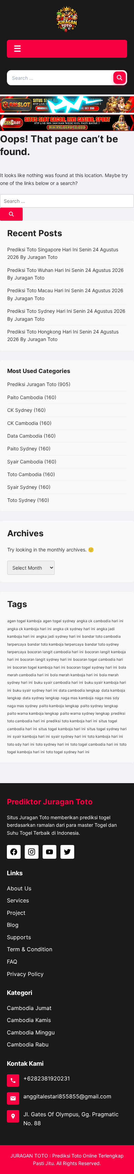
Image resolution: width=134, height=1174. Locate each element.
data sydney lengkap (41, 698)
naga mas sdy (107, 698)
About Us (19, 888)
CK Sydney (19, 410)
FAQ (12, 961)
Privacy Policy (25, 973)
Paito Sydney (22, 448)
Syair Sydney (22, 487)
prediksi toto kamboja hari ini (71, 721)
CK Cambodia (22, 423)
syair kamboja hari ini (31, 736)
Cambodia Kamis (29, 1020)
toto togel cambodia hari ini (94, 744)
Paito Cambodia (25, 397)
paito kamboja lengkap (59, 706)
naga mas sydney (22, 706)
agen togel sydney (59, 621)
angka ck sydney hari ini (74, 629)
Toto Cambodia (24, 474)
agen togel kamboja (24, 621)
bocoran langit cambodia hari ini (55, 652)
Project (16, 912)
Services (18, 900)
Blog (13, 924)
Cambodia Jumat (29, 1008)
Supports (19, 937)
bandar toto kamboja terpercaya (55, 644)
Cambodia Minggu (31, 1032)
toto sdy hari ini (20, 744)
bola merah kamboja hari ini (74, 675)
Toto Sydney (21, 500)
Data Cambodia (24, 436)
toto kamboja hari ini (105, 736)
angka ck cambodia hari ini (100, 621)
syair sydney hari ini (68, 736)
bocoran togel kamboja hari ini (39, 667)
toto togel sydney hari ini (67, 752)
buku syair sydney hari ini (35, 690)
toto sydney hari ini (52, 744)
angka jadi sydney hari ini (58, 636)
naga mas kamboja (77, 698)
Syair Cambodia (25, 461)
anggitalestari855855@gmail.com (67, 1096)
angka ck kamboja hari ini (29, 629)
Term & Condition (29, 949)
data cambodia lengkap (79, 690)
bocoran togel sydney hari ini (92, 667)
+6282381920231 (46, 1078)
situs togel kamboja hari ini (62, 729)
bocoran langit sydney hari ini (46, 659)
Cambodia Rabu (27, 1044)
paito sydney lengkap (99, 706)
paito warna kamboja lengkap (33, 713)
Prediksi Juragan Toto (31, 384)
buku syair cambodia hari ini (58, 682)
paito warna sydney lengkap (85, 713)
